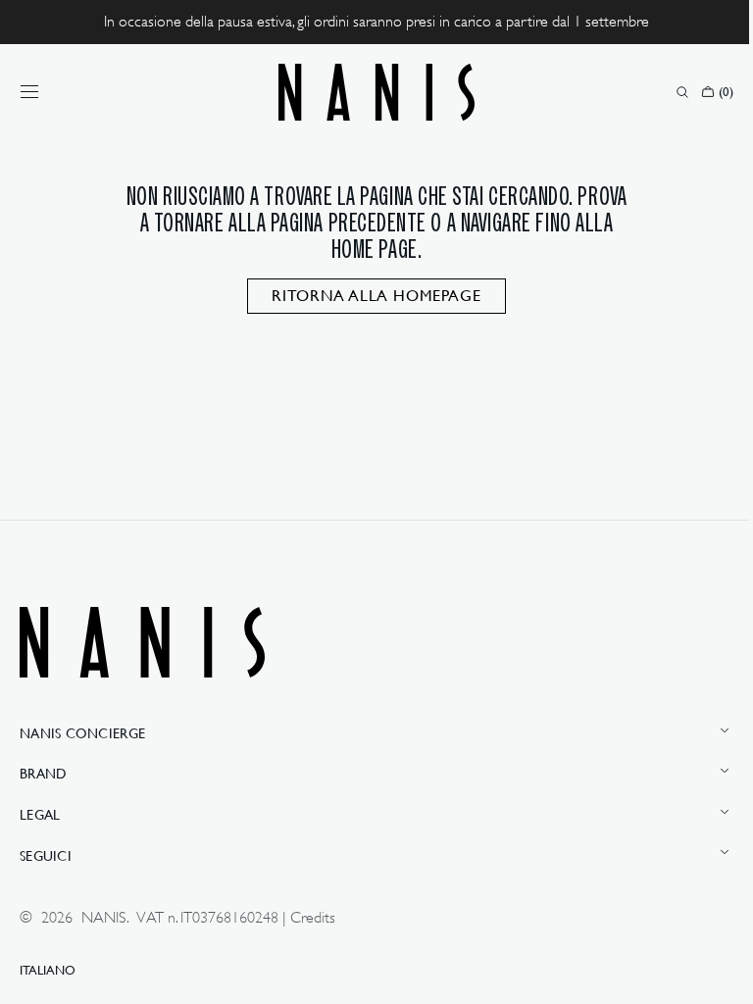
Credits (312, 918)
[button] (29, 92)
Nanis (103, 918)
